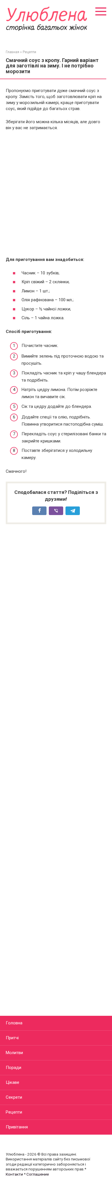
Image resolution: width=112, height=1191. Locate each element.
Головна (14, 1023)
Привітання (17, 1127)
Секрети (14, 1097)
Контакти (14, 1174)
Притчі (12, 1037)
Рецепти (14, 1112)
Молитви (14, 1052)
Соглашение (37, 1174)
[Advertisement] (56, 194)
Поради (13, 1067)
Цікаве (12, 1082)
